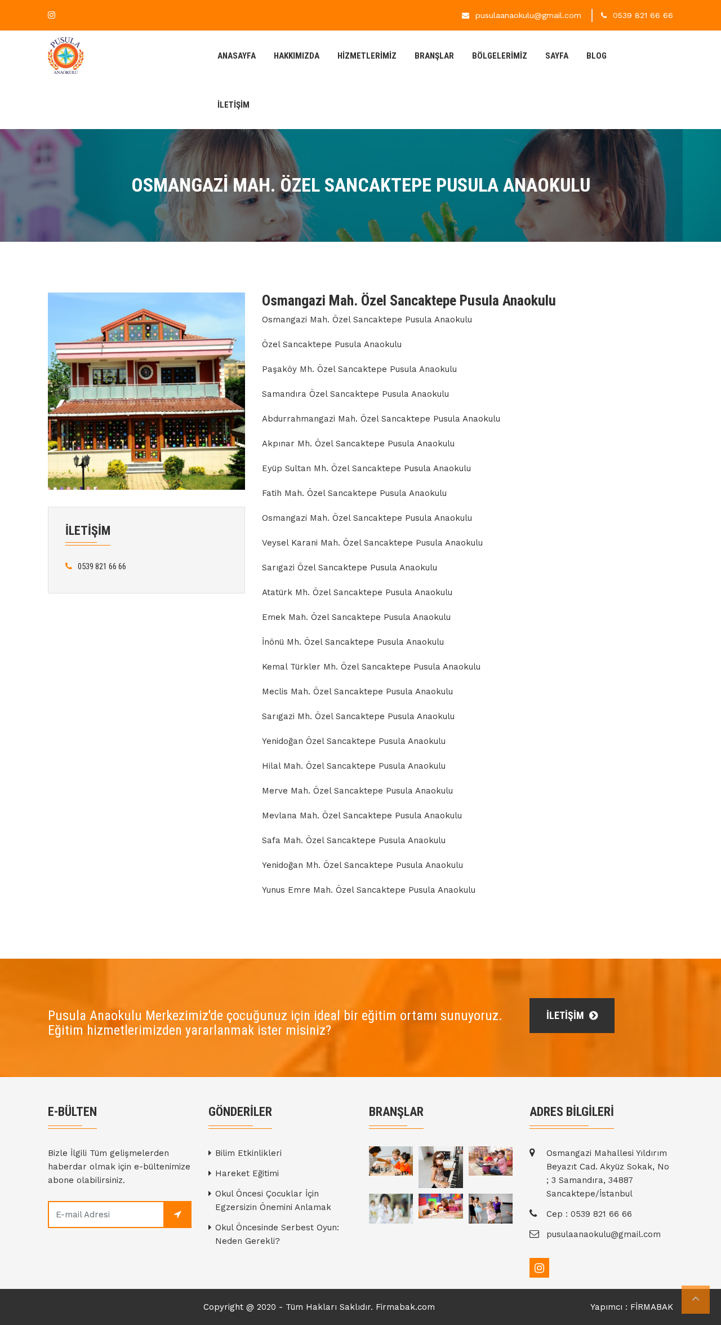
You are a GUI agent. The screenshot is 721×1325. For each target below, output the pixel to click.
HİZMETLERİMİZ (367, 56)
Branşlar (434, 56)
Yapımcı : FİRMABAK (631, 1307)
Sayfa (556, 56)
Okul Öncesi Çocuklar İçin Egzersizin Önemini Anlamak (273, 1200)
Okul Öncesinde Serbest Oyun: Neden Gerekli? (277, 1234)
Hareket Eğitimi (247, 1173)
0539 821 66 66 (643, 15)
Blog (596, 56)
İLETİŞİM (233, 105)
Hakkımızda (296, 56)
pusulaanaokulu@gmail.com (528, 15)
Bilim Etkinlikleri (248, 1153)
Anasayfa (236, 56)
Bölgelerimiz (499, 56)
